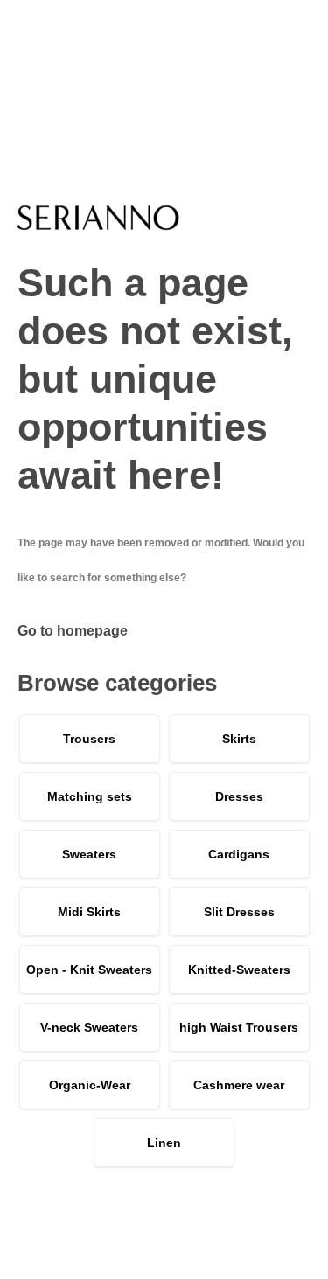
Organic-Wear (89, 1085)
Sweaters (89, 854)
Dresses (239, 796)
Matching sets (89, 796)
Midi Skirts (89, 912)
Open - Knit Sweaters (89, 970)
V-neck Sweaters (89, 1027)
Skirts (239, 739)
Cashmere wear (238, 1085)
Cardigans (238, 854)
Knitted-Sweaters (239, 970)
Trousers (89, 739)
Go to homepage (72, 630)
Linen (164, 1143)
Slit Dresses (239, 912)
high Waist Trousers (238, 1027)
